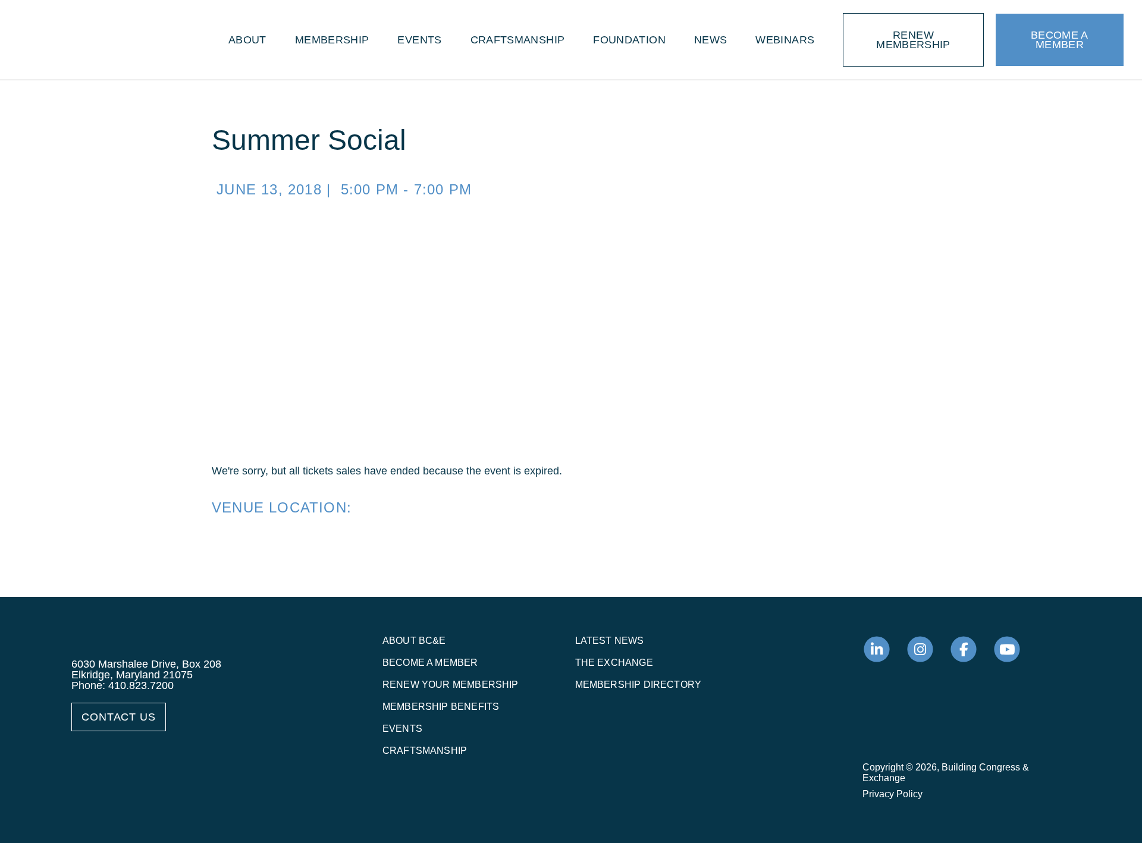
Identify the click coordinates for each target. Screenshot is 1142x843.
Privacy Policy (892, 794)
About (247, 40)
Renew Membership (913, 40)
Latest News (609, 641)
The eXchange (614, 663)
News (710, 40)
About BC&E (414, 641)
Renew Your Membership (450, 685)
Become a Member (430, 663)
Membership (332, 40)
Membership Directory (638, 685)
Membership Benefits (440, 707)
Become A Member (1059, 40)
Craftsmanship (517, 40)
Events (419, 40)
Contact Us (118, 717)
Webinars (784, 40)
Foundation (629, 40)
